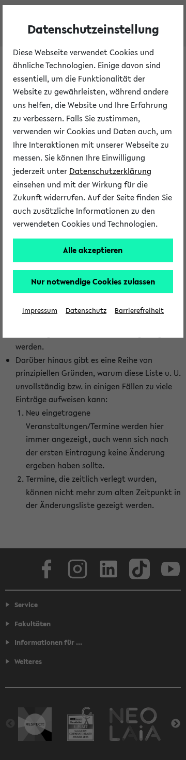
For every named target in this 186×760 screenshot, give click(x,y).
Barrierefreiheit (139, 310)
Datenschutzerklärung (110, 171)
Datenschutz (86, 310)
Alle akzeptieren (93, 250)
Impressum (39, 310)
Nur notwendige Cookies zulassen (93, 281)
